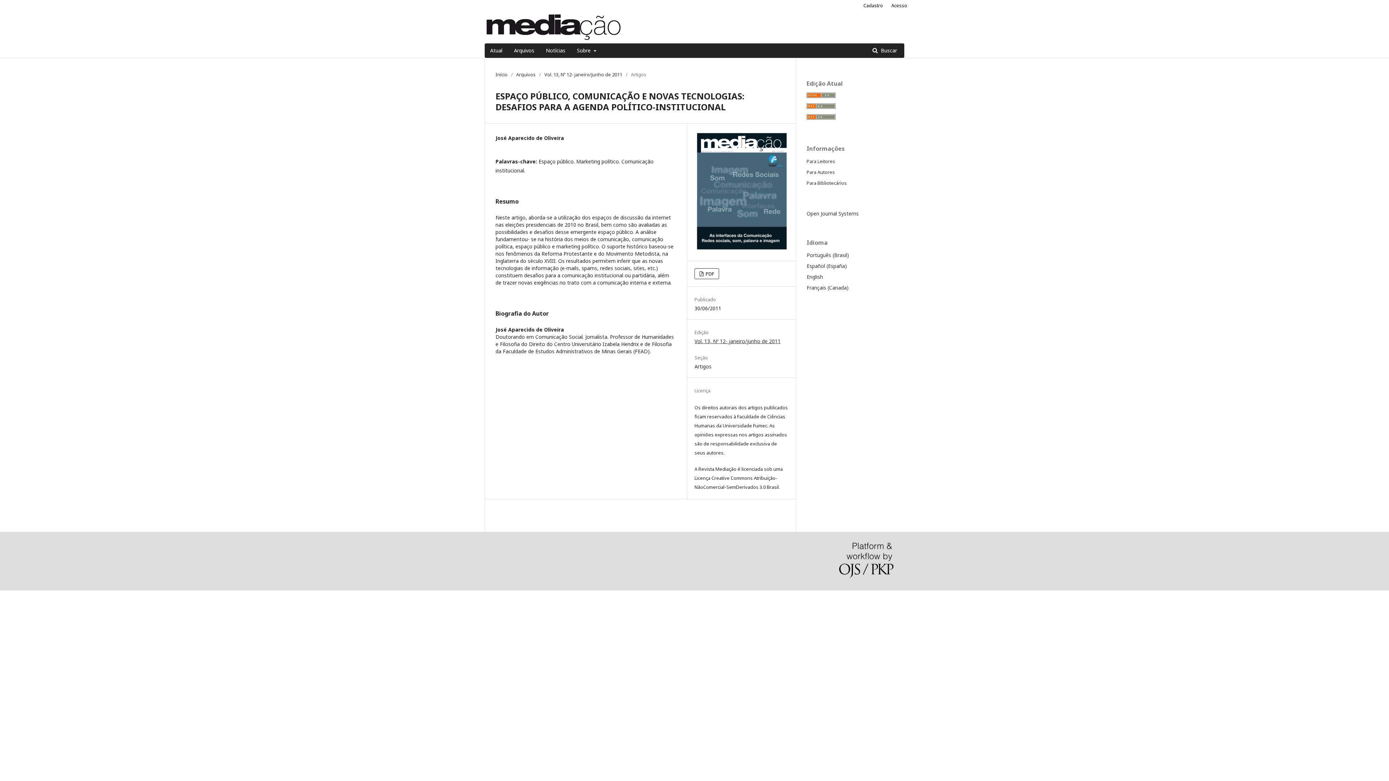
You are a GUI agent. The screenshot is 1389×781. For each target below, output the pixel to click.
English (815, 276)
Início (501, 74)
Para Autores (821, 172)
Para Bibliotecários (827, 183)
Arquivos (524, 50)
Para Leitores (821, 161)
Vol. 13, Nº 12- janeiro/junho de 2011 (583, 74)
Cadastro (873, 5)
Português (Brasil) (828, 255)
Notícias (555, 50)
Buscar (888, 50)
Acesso (899, 5)
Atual (496, 50)
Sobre (584, 50)
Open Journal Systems (833, 213)
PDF (709, 273)
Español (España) (827, 266)
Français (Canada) (828, 287)
